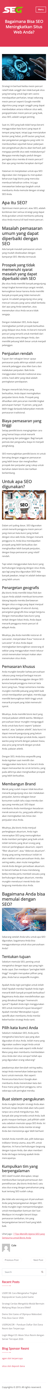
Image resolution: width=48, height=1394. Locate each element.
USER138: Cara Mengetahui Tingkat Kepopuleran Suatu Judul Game (19, 1295)
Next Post (38, 1260)
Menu (41, 9)
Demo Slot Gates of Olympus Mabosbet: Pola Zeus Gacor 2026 (22, 1316)
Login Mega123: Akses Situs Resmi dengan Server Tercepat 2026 (23, 1337)
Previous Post (12, 1260)
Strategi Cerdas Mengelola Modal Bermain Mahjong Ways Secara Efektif (23, 1305)
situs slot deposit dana (13, 1366)
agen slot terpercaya (12, 1358)
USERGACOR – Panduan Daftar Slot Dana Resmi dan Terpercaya (22, 1326)
